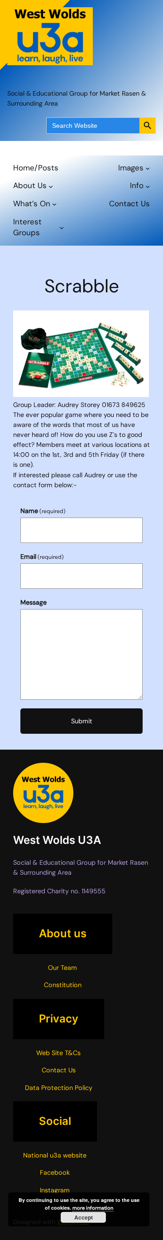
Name (43, 511)
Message (33, 602)
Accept (83, 1217)
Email (42, 556)
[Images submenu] (147, 167)
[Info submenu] (147, 186)
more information (92, 1208)
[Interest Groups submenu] (61, 227)
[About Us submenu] (50, 186)
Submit (81, 721)
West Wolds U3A (57, 840)
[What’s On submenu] (54, 204)
